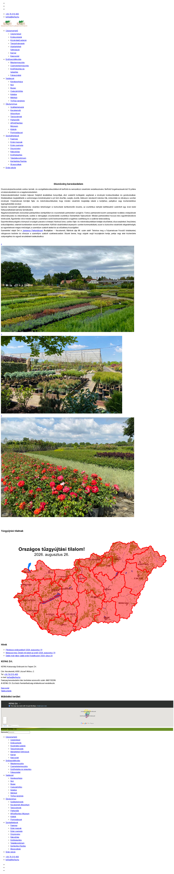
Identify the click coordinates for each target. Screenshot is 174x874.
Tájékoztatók (6, 691)
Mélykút (13, 97)
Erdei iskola (11, 167)
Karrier (13, 53)
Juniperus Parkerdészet (32, 230)
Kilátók (13, 129)
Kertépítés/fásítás (18, 161)
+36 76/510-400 (11, 674)
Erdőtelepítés (16, 155)
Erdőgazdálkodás (13, 59)
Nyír (12, 85)
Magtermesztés (17, 62)
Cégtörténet (15, 34)
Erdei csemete (16, 145)
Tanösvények (16, 116)
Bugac (13, 88)
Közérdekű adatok (18, 40)
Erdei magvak (16, 142)
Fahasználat (15, 75)
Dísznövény (15, 148)
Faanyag (14, 139)
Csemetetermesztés (19, 66)
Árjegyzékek (15, 164)
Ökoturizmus (11, 104)
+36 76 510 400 (12, 14)
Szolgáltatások (12, 136)
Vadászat (10, 78)
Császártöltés (16, 91)
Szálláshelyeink (17, 107)
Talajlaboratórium (18, 158)
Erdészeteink (16, 37)
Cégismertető (12, 31)
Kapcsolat (14, 56)
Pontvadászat (16, 132)
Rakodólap (15, 152)
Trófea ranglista (17, 101)
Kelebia (13, 94)
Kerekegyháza (16, 81)
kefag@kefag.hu (12, 17)
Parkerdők (14, 120)
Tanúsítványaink (17, 43)
